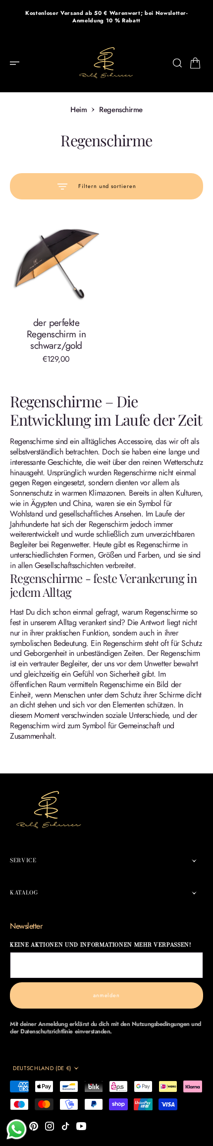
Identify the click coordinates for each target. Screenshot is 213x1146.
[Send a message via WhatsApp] (16, 1129)
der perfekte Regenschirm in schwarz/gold (56, 334)
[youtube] (81, 1126)
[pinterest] (34, 1126)
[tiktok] (65, 1126)
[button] (18, 63)
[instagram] (49, 1126)
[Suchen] (177, 63)
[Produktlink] (56, 263)
